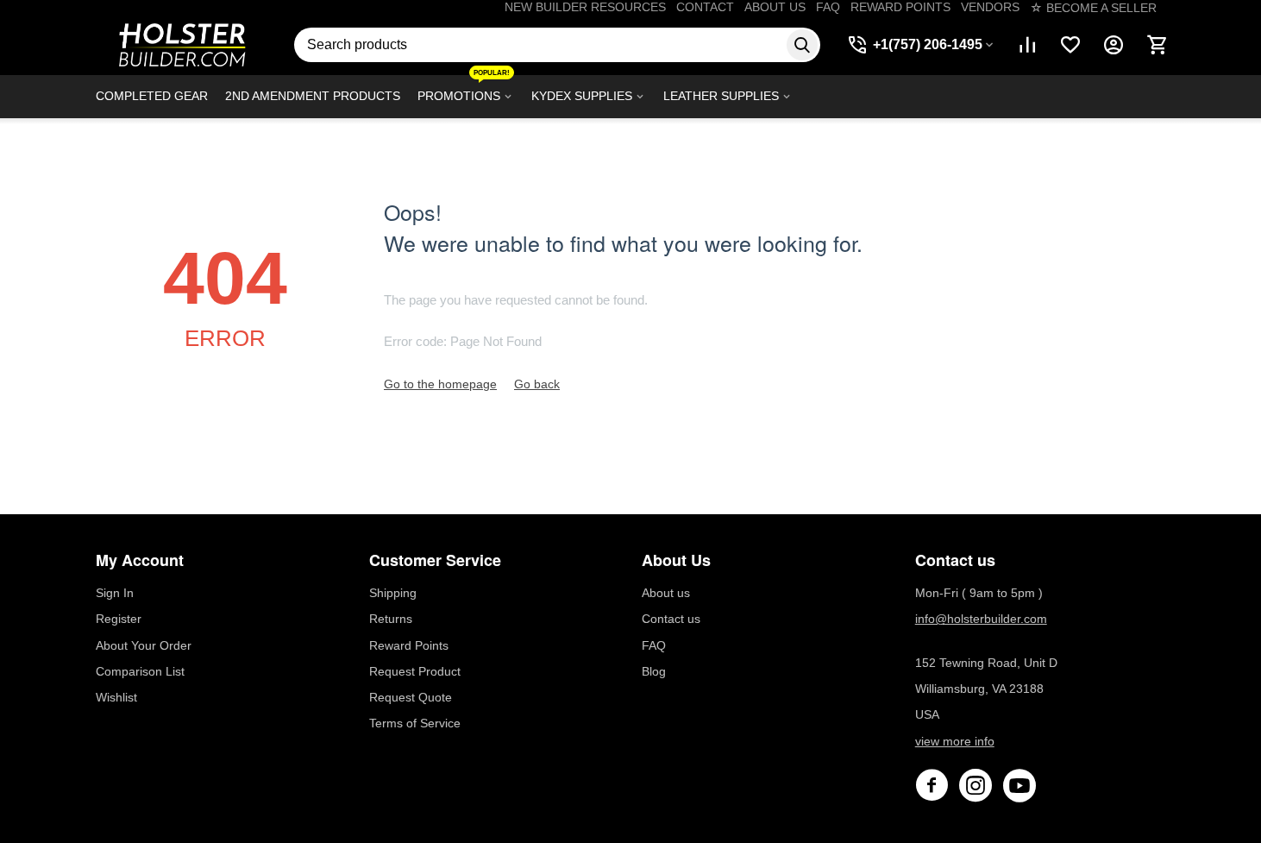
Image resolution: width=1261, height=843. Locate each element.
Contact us (671, 619)
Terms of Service (415, 723)
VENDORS (990, 7)
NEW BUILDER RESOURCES (585, 7)
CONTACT (705, 7)
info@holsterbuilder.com (981, 619)
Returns (390, 619)
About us (666, 593)
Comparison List (140, 671)
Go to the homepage (440, 384)
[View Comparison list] (1027, 45)
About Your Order (143, 645)
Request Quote (410, 697)
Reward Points (409, 645)
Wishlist (116, 697)
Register (118, 619)
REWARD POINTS (900, 7)
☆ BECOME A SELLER (1093, 8)
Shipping (393, 593)
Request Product (415, 671)
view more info (954, 741)
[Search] (802, 44)
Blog (654, 671)
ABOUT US (775, 7)
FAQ (828, 7)
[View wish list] (1070, 45)
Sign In (115, 593)
